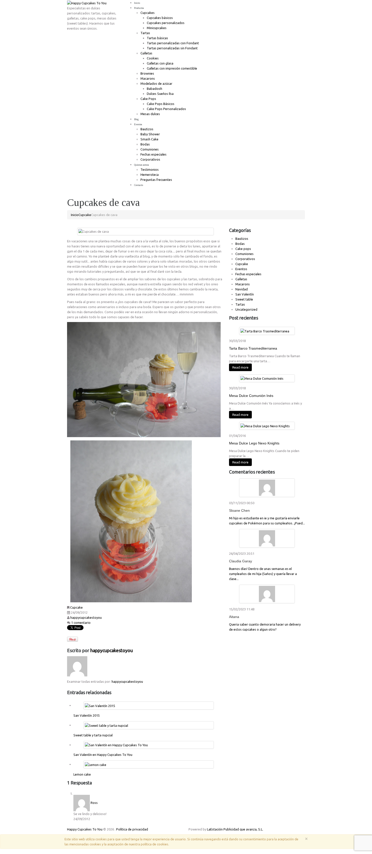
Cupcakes (147, 12)
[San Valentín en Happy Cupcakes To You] (116, 744)
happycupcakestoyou (86, 617)
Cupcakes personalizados (165, 23)
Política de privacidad (132, 829)
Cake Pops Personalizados (166, 109)
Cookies (153, 58)
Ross (94, 802)
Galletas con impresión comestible (172, 68)
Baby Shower (150, 134)
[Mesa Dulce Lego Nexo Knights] (265, 425)
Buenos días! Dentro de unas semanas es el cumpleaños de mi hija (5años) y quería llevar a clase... (263, 574)
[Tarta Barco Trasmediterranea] (264, 330)
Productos (139, 8)
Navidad (241, 289)
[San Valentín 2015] (100, 705)
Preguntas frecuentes (156, 179)
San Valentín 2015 (86, 715)
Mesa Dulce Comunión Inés (251, 396)
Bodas (145, 144)
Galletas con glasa (160, 63)
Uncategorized (246, 309)
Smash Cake (149, 139)
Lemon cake (82, 774)
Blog (136, 119)
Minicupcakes (157, 28)
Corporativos (150, 159)
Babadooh (154, 88)
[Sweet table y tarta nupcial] (106, 725)
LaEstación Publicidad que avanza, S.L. (235, 829)
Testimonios (149, 169)
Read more (240, 367)
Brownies (147, 73)
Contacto (138, 185)
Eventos (138, 124)
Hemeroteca (149, 174)
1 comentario (81, 622)
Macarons (147, 78)
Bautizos (146, 129)
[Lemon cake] (95, 764)
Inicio (137, 3)
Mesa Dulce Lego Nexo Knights (254, 443)
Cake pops (243, 248)
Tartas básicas (157, 38)
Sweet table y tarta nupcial (93, 735)
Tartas (145, 33)
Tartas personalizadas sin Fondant (172, 48)
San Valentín (244, 294)
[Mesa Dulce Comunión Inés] (261, 378)
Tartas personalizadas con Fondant (173, 43)
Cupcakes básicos (160, 17)
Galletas (146, 53)
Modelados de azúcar (156, 83)
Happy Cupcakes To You (84, 829)
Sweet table (244, 299)
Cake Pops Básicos (160, 103)
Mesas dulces (150, 114)
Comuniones (149, 149)
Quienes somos (141, 164)
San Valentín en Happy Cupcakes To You (102, 754)
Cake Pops (148, 98)
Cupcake (84, 215)
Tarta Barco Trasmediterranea (253, 348)
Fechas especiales (153, 154)
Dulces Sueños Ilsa (160, 93)
